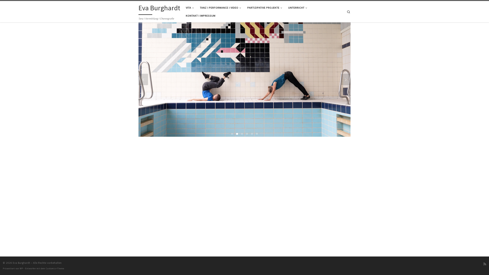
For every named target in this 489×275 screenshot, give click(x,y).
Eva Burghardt (21, 262)
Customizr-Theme (55, 268)
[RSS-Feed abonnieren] (484, 264)
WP (21, 268)
